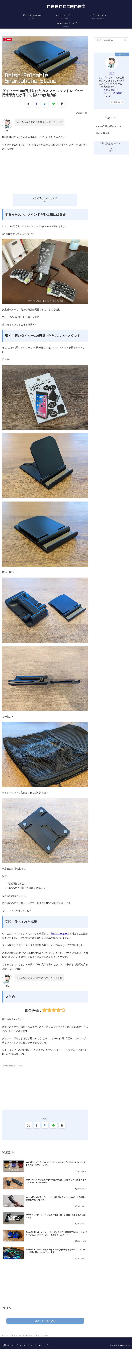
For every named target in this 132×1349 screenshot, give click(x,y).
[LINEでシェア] (53, 103)
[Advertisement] (45, 172)
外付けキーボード (60, 933)
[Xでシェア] (28, 103)
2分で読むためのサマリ (45, 198)
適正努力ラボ (103, 133)
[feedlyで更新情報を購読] (119, 102)
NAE (111, 73)
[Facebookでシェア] (37, 103)
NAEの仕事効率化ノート (108, 126)
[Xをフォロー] (112, 102)
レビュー (22, 1066)
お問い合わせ (111, 90)
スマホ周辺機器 (9, 1066)
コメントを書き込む (45, 1321)
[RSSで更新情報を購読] (122, 102)
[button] (62, 103)
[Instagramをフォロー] (115, 102)
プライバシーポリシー (25, 1345)
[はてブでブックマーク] (45, 103)
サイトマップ (42, 1345)
